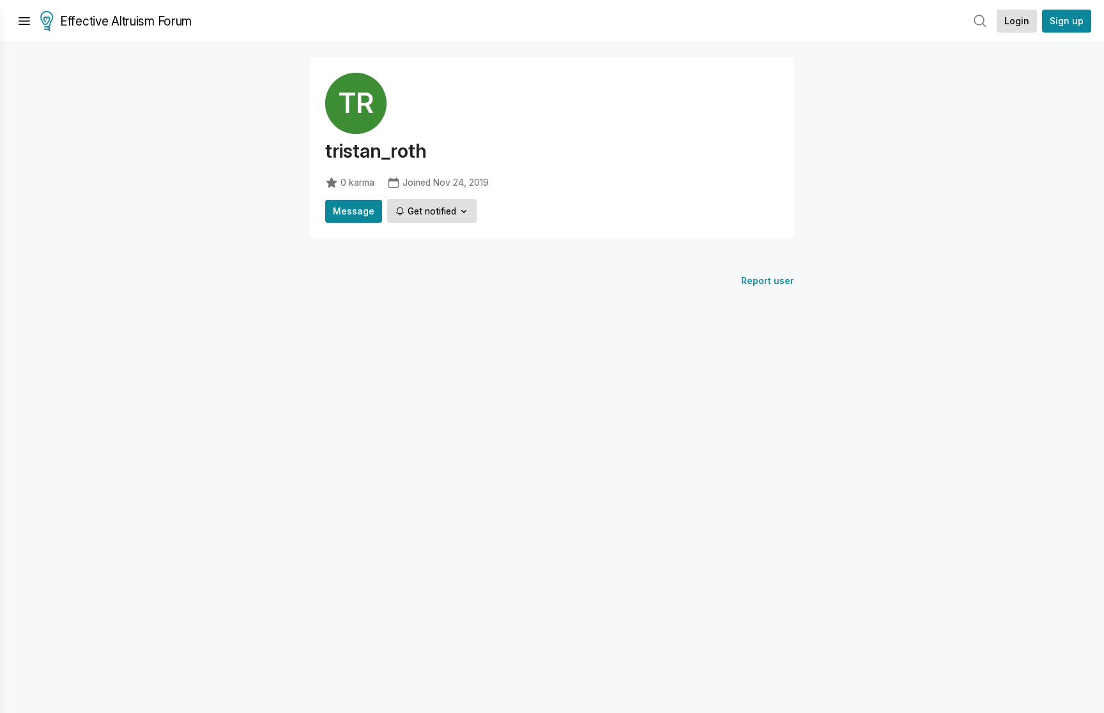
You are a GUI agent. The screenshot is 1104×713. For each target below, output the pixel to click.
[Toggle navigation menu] (24, 21)
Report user (767, 280)
